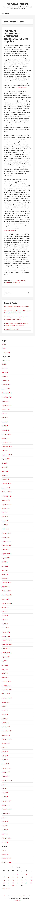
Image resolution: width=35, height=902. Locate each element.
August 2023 (5, 508)
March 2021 (5, 628)
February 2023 (6, 533)
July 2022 (4, 562)
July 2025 (4, 413)
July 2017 (4, 784)
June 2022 (5, 566)
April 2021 (5, 624)
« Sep (3, 888)
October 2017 (6, 776)
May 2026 (5, 372)
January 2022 (6, 587)
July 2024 (4, 463)
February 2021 (6, 632)
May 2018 (5, 756)
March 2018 (5, 764)
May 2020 (5, 669)
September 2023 (7, 504)
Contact (4, 348)
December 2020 (6, 640)
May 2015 (5, 834)
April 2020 (5, 673)
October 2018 (6, 735)
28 (8, 886)
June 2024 (5, 467)
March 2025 (5, 430)
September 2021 (7, 603)
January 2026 (6, 389)
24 (22, 883)
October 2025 (6, 401)
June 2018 (5, 751)
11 (26, 877)
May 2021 (5, 620)
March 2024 (5, 479)
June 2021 (5, 615)
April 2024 (5, 475)
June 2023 (5, 517)
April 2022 (5, 574)
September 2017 (7, 780)
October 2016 (6, 813)
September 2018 (7, 739)
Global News (17, 4)
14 (8, 880)
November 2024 (7, 446)
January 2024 (6, 488)
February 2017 (6, 801)
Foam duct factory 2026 (11, 329)
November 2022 (7, 545)
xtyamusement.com (9, 230)
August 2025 (5, 409)
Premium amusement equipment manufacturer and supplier (16, 36)
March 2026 (5, 380)
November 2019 (7, 690)
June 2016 (5, 822)
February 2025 (6, 434)
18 (26, 880)
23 (17, 883)
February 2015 (6, 838)
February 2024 (6, 484)
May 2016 (5, 826)
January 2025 (6, 438)
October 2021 (6, 599)
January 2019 (6, 727)
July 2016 (4, 817)
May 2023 (5, 521)
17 (22, 880)
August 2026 (5, 360)
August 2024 (5, 459)
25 (26, 883)
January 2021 (6, 636)
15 (13, 880)
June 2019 (5, 710)
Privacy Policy (6, 352)
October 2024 (6, 451)
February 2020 (6, 681)
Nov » (8, 888)
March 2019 (5, 723)
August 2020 (5, 657)
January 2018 (6, 772)
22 (13, 883)
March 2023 (5, 529)
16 (17, 880)
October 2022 (6, 549)
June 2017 (5, 789)
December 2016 (6, 809)
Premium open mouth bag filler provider (16, 307)
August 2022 (5, 558)
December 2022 (6, 541)
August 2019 (5, 702)
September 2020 (7, 653)
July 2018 (4, 747)
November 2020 (7, 644)
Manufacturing (8, 282)
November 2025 (7, 397)
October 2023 (6, 500)
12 (31, 877)
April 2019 (5, 718)
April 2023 (5, 525)
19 (31, 880)
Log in (4, 850)
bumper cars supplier (22, 87)
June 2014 (5, 842)
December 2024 (6, 442)
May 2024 (5, 471)
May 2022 (5, 570)
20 (4, 883)
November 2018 (7, 731)
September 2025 (7, 405)
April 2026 (5, 376)
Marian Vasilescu (21, 280)
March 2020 (5, 677)
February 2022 (6, 582)
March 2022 (5, 578)
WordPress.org (6, 862)
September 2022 (7, 554)
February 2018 (6, 768)
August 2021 (5, 607)
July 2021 (4, 611)
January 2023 (6, 537)
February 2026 (6, 385)
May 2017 (5, 793)
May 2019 (5, 714)
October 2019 (6, 694)
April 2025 (5, 426)
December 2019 (6, 686)
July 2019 (4, 706)
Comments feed (6, 858)
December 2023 (6, 492)
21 (8, 883)
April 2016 (5, 830)
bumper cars (16, 282)
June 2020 (5, 665)
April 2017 (5, 797)
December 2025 (6, 393)
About (4, 344)
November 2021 (7, 595)
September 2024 (7, 455)
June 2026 (5, 368)
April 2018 (5, 760)
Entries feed (5, 854)
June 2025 (5, 418)
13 (4, 880)
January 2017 (6, 805)
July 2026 (4, 364)
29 (13, 886)
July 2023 (4, 512)
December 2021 (6, 591)
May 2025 (5, 422)
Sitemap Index (27, 896)
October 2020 (6, 648)
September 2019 (7, 698)
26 (31, 883)
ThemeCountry (17, 900)
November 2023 (7, 496)
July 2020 (4, 661)
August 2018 (5, 743)
